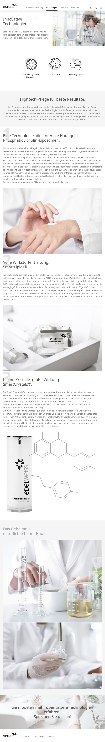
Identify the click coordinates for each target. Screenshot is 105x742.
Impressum (39, 736)
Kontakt (51, 736)
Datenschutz (26, 736)
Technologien (51, 7)
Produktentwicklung (34, 7)
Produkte (64, 7)
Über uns (75, 7)
